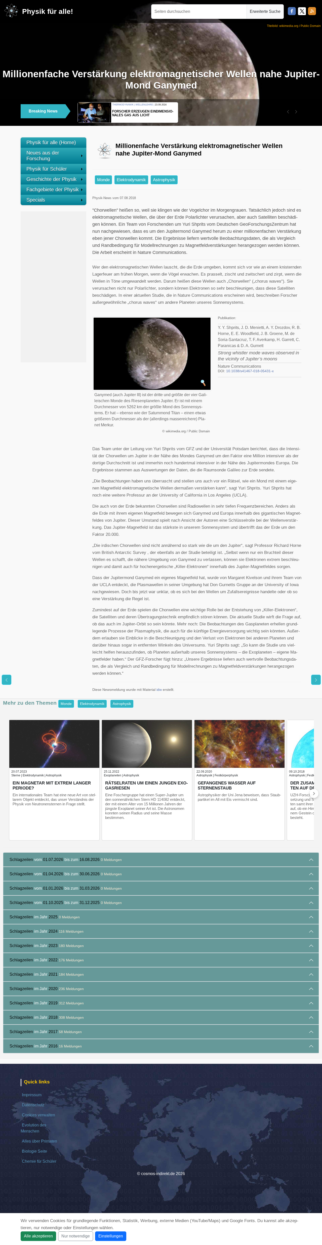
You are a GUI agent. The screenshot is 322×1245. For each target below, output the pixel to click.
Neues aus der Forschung (42, 155)
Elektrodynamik (131, 179)
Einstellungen (110, 1236)
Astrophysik (164, 179)
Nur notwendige (75, 1236)
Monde (103, 179)
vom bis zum (66, 859)
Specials (35, 200)
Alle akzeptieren (38, 1236)
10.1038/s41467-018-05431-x (250, 371)
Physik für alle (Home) (51, 142)
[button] (288, 112)
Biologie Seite (34, 1151)
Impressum (32, 1095)
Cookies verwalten (38, 1115)
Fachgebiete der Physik (52, 189)
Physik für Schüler (46, 169)
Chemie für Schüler (39, 1161)
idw (159, 690)
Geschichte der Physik (51, 179)
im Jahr (45, 917)
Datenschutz (33, 1105)
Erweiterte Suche (265, 11)
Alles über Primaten (39, 1141)
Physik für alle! (47, 11)
